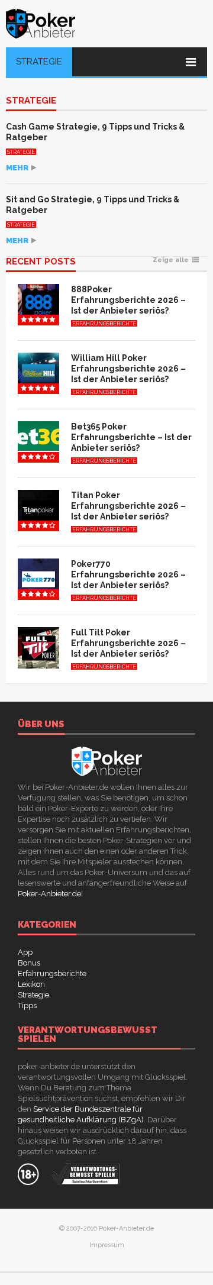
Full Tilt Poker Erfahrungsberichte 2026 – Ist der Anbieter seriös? (128, 643)
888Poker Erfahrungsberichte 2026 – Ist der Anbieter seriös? (128, 300)
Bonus (29, 962)
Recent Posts (41, 262)
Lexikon (31, 984)
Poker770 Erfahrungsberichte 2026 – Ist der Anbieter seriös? (128, 574)
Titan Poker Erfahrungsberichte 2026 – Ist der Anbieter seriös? (128, 505)
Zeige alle (171, 260)
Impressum (106, 1245)
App (25, 952)
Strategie (39, 61)
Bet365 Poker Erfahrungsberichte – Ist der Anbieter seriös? (131, 437)
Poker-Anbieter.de (49, 893)
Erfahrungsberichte (104, 324)
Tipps (27, 1005)
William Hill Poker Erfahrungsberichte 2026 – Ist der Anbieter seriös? (128, 368)
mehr (17, 168)
